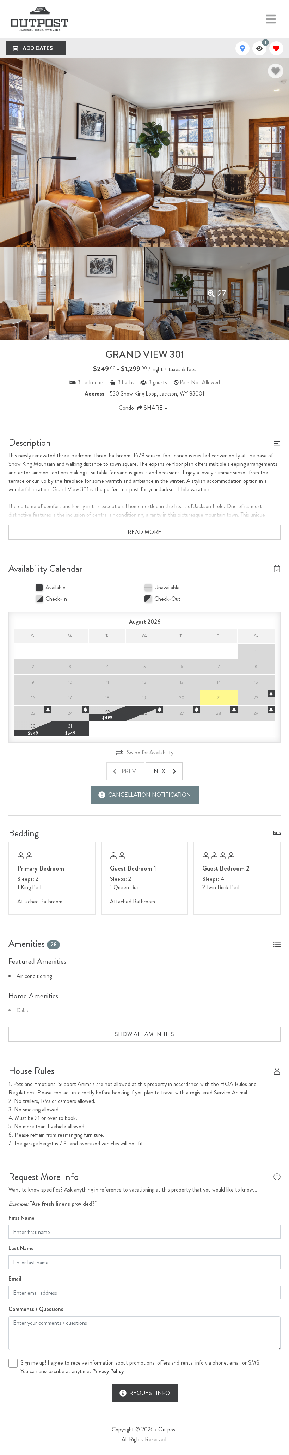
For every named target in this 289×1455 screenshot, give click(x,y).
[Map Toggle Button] (242, 48)
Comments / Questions (35, 1309)
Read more (144, 532)
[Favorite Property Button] (275, 71)
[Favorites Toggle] (276, 48)
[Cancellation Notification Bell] (271, 693)
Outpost (167, 1429)
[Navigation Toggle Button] (271, 19)
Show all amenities (144, 1034)
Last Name (21, 1248)
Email (14, 1279)
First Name (21, 1218)
